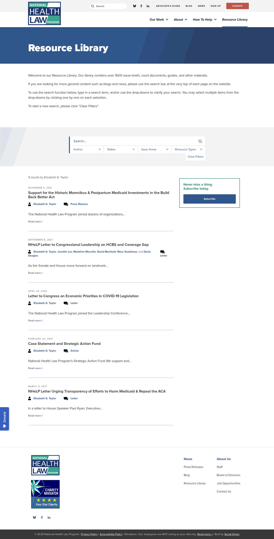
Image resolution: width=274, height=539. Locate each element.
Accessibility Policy (111, 534)
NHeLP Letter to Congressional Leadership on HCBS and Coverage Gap (88, 245)
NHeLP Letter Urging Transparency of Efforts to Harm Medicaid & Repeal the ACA (97, 391)
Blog (187, 475)
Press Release (79, 204)
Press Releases (193, 467)
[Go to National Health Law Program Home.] (44, 13)
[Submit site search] (92, 6)
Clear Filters (195, 157)
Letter (163, 255)
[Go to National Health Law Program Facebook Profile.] (141, 6)
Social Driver (232, 534)
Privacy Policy (89, 534)
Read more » (204, 534)
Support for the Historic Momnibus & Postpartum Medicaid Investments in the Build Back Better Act (98, 195)
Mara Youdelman (127, 251)
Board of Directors (228, 475)
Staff (220, 467)
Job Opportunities (228, 483)
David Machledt (106, 251)
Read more (35, 221)
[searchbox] (137, 141)
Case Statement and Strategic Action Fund (64, 344)
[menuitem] (168, 6)
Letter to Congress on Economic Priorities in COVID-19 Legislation (83, 296)
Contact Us (224, 491)
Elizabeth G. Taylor (45, 204)
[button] (200, 141)
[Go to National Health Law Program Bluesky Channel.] (134, 6)
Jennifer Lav (64, 251)
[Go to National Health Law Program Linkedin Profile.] (148, 6)
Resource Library (195, 483)
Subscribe (209, 198)
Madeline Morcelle (84, 251)
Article (75, 350)
